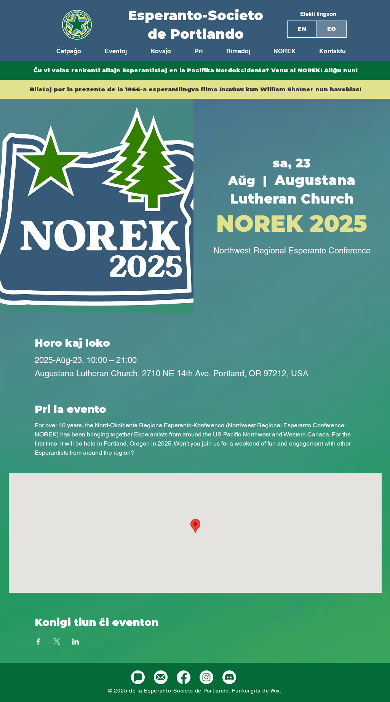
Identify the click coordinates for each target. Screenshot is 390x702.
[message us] (138, 677)
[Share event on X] (57, 641)
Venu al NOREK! (296, 70)
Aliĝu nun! (341, 70)
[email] (161, 677)
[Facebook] (183, 677)
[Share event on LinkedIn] (75, 641)
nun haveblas (337, 89)
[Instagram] (206, 677)
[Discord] (229, 677)
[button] (279, 51)
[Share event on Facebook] (38, 641)
